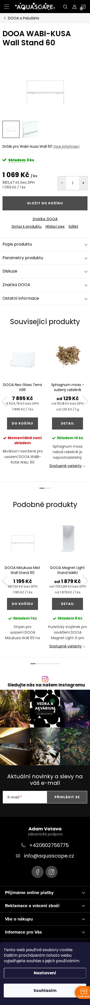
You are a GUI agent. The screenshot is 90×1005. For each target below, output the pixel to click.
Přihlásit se (67, 797)
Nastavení (45, 973)
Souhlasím (45, 990)
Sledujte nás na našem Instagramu (46, 685)
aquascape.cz (52, 872)
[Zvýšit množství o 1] (83, 183)
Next (85, 401)
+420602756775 (49, 845)
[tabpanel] (22, 408)
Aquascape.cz (38, 872)
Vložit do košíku (45, 203)
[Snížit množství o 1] (62, 183)
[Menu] (6, 6)
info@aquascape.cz (49, 855)
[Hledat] (65, 6)
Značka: (45, 218)
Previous (4, 401)
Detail (67, 423)
